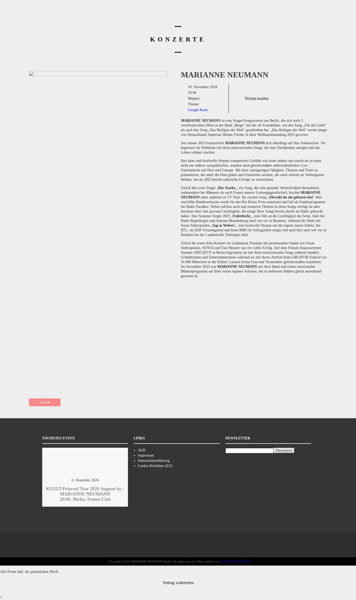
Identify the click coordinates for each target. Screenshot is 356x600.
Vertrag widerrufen (178, 582)
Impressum (146, 455)
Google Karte (198, 110)
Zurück (44, 402)
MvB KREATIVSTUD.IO (235, 561)
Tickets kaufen (256, 98)
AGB (141, 450)
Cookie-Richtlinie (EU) (155, 466)
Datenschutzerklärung (154, 461)
